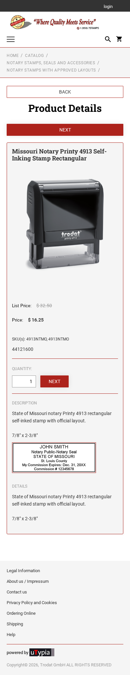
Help (11, 634)
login (108, 7)
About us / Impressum (28, 581)
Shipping (15, 623)
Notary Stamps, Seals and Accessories (51, 63)
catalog (34, 55)
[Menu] (10, 40)
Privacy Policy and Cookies (32, 602)
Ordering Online (21, 613)
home (13, 55)
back (65, 92)
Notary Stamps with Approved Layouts (51, 70)
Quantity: (22, 368)
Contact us (17, 591)
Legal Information (23, 570)
